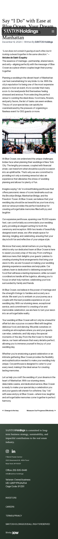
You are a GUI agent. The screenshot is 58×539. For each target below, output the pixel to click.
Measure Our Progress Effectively (40, 410)
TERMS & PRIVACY (14, 516)
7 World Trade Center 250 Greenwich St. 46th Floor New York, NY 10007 (17, 460)
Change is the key (11, 410)
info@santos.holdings (15, 474)
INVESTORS (11, 498)
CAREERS (10, 507)
